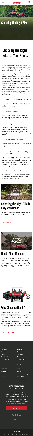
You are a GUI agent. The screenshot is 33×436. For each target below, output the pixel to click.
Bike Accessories (5, 359)
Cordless (19, 349)
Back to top (15, 420)
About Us (19, 371)
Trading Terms (20, 376)
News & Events (4, 371)
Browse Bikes (7, 223)
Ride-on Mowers (21, 359)
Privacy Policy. (26, 434)
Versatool (19, 362)
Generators (20, 351)
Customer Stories (9, 333)
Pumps (19, 357)
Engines (19, 364)
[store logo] (16, 2)
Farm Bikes (3, 351)
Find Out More (7, 273)
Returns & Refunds (22, 379)
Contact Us (16, 408)
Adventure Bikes (5, 357)
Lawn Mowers (20, 354)
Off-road (3, 354)
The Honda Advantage (22, 374)
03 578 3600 (17, 431)
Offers (2, 374)
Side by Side (4, 349)
